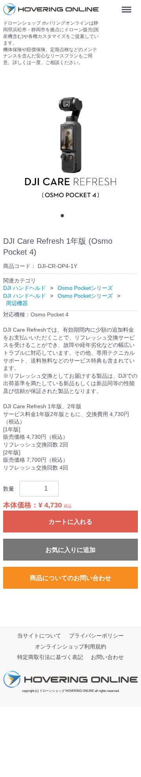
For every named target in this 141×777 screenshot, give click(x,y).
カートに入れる (70, 521)
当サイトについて (39, 635)
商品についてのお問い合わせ (70, 578)
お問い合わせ (107, 657)
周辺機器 (17, 303)
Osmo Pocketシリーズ (85, 288)
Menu (128, 7)
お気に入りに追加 (70, 550)
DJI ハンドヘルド (24, 288)
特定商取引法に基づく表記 (50, 657)
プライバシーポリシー (96, 635)
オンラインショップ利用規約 (70, 646)
